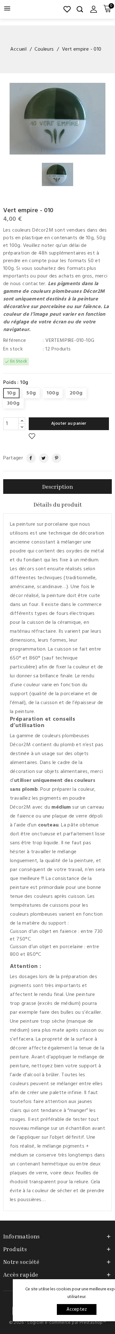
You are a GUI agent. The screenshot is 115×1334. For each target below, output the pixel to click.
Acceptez (76, 1309)
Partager (28, 458)
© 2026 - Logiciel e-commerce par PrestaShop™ (57, 1322)
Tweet (41, 458)
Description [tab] (57, 486)
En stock (13, 349)
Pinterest (54, 458)
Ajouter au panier (69, 423)
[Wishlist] (67, 9)
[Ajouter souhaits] (32, 436)
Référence (14, 340)
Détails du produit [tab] (58, 504)
